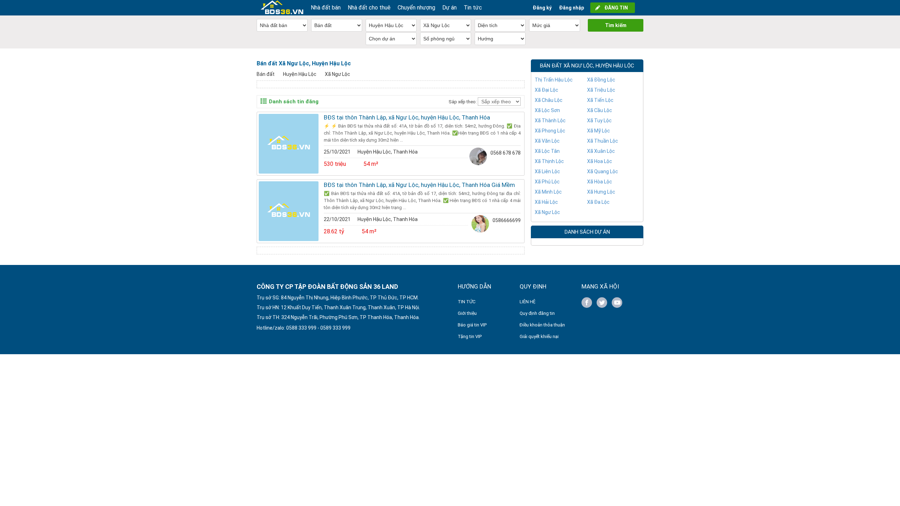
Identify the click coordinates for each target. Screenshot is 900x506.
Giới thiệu (467, 313)
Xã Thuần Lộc (602, 141)
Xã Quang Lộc (602, 171)
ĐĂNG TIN (616, 8)
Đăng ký (542, 8)
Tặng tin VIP (470, 336)
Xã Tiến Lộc (600, 100)
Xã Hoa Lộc (599, 161)
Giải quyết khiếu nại (539, 336)
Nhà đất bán (326, 7)
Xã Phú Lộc (547, 181)
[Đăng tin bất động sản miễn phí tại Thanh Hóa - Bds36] (282, 7)
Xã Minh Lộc (548, 192)
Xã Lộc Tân (547, 151)
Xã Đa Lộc (598, 202)
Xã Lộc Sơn (547, 110)
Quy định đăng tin (537, 313)
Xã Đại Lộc (546, 90)
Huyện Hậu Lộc (299, 74)
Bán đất (266, 74)
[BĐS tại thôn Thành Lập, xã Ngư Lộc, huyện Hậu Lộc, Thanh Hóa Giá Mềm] (289, 211)
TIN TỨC (466, 301)
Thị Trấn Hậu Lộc (554, 80)
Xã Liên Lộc (547, 171)
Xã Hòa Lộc (599, 181)
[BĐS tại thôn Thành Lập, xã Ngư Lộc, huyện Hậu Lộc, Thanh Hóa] (289, 144)
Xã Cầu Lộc (599, 110)
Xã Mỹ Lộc (598, 131)
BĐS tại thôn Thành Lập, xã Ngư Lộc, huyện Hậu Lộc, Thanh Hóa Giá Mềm (419, 184)
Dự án (449, 7)
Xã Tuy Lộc (599, 120)
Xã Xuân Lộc (601, 151)
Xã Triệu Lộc (601, 90)
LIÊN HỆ (527, 301)
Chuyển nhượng (416, 7)
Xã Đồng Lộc (601, 80)
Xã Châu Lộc (548, 100)
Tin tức (473, 7)
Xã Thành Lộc (550, 120)
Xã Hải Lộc (546, 202)
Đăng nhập (571, 8)
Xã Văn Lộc (547, 141)
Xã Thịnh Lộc (549, 161)
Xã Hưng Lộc (601, 192)
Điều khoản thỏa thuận (542, 324)
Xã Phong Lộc (550, 131)
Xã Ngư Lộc (337, 74)
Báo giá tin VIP (472, 324)
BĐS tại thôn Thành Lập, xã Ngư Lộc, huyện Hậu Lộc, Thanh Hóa (407, 117)
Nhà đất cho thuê (369, 7)
